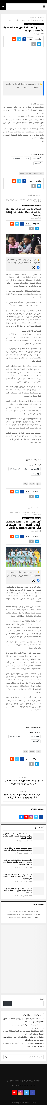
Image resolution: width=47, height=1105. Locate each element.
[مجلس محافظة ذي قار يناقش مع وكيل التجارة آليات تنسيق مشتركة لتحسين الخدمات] (38, 891)
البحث (42, 999)
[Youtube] (14, 1092)
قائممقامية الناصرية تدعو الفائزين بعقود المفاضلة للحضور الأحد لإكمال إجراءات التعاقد (17, 835)
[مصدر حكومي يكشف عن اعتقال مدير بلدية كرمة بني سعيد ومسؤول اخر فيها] (38, 850)
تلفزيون (28, 173)
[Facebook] (32, 1092)
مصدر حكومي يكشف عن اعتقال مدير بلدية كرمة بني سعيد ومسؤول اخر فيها (17, 849)
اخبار (41, 173)
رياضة (25, 484)
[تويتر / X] (23, 92)
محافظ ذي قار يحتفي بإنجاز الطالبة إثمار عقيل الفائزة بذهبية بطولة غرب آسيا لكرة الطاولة (17, 876)
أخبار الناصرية (40, 24)
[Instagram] (20, 1092)
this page (35, 917)
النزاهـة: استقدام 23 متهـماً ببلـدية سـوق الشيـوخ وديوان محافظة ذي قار (22, 796)
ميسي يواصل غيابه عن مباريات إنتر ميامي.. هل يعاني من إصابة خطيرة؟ (23, 782)
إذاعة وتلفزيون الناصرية (29, 24)
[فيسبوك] (38, 268)
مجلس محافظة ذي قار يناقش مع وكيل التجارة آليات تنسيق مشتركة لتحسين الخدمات (17, 890)
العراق (38, 484)
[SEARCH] (5, 1057)
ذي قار (22, 173)
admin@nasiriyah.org (27, 1085)
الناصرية (36, 173)
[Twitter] (26, 1092)
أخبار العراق (38, 205)
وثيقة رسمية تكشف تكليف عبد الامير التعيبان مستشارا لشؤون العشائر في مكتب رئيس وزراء (17, 862)
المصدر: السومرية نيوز (33, 459)
